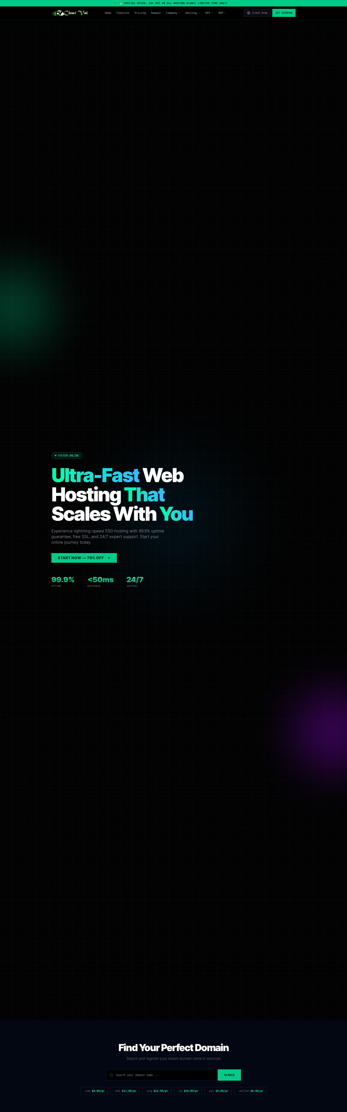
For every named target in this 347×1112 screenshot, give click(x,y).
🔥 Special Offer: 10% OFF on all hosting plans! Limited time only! (173, 3)
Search (229, 1075)
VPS (207, 12)
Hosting (191, 12)
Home (108, 12)
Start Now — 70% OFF (81, 558)
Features (122, 12)
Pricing (140, 12)
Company (171, 12)
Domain (156, 12)
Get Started (284, 12)
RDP (220, 12)
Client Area (259, 12)
